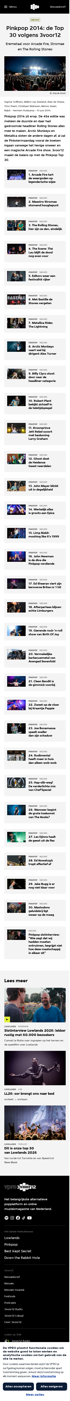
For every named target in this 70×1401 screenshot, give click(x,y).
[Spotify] (6, 1218)
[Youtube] (29, 1218)
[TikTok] (24, 1218)
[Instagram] (12, 1218)
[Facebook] (18, 1218)
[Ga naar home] (35, 6)
